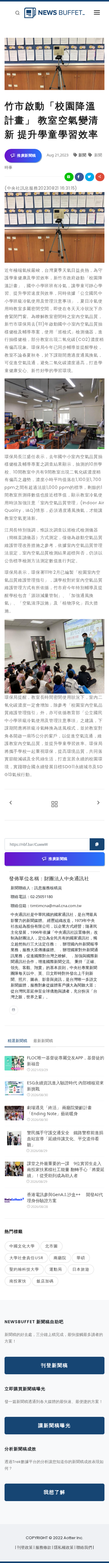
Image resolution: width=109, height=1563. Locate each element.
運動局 (55, 1269)
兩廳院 (60, 1257)
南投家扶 (17, 1281)
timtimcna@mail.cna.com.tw (55, 905)
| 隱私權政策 (63, 1547)
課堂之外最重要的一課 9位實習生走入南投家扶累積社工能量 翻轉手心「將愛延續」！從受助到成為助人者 (65, 1169)
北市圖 (51, 1246)
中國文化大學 (22, 1246)
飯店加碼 (45, 1281)
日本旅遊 (80, 1269)
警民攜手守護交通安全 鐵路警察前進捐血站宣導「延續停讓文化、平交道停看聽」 (65, 1138)
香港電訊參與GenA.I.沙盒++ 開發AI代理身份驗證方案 (65, 1197)
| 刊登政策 (24, 1547)
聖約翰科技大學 (24, 1269)
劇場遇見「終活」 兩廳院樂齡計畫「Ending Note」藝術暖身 (59, 1110)
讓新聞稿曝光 (54, 1425)
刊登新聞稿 (54, 1365)
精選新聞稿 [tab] (17, 1040)
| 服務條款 (43, 1547)
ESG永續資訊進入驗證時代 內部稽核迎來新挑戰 (65, 1086)
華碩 (81, 1257)
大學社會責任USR (26, 1257)
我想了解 (54, 1492)
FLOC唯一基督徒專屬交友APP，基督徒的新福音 (65, 1061)
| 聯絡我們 (83, 1547)
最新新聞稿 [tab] (43, 1040)
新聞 (82, 155)
